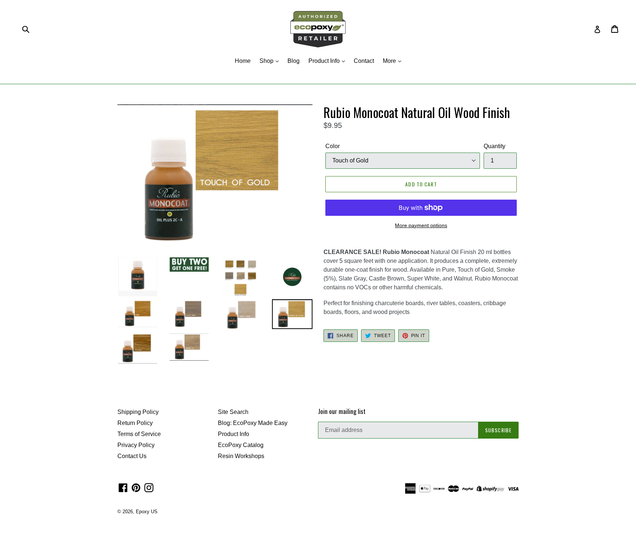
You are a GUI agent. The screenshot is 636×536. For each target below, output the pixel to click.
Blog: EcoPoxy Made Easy (252, 423)
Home (243, 61)
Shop (267, 61)
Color (332, 146)
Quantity (494, 146)
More (390, 61)
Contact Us (131, 456)
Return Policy (135, 423)
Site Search (233, 412)
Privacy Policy (136, 445)
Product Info (324, 61)
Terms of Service (139, 434)
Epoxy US (147, 511)
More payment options (421, 225)
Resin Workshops (241, 456)
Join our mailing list (341, 411)
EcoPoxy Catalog (241, 445)
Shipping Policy (138, 412)
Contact (364, 61)
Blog (293, 61)
